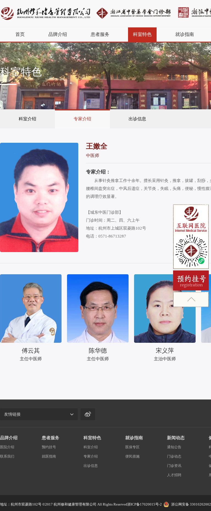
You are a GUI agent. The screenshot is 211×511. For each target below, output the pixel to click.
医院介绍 (7, 447)
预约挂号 (49, 447)
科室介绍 (27, 118)
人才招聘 (174, 475)
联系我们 (7, 456)
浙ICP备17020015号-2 (144, 504)
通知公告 (174, 447)
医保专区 (132, 447)
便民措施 (132, 456)
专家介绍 (82, 118)
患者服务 (100, 34)
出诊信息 (137, 118)
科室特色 (142, 34)
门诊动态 (174, 456)
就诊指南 (184, 34)
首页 (20, 34)
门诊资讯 (174, 466)
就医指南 (49, 456)
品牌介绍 (57, 34)
